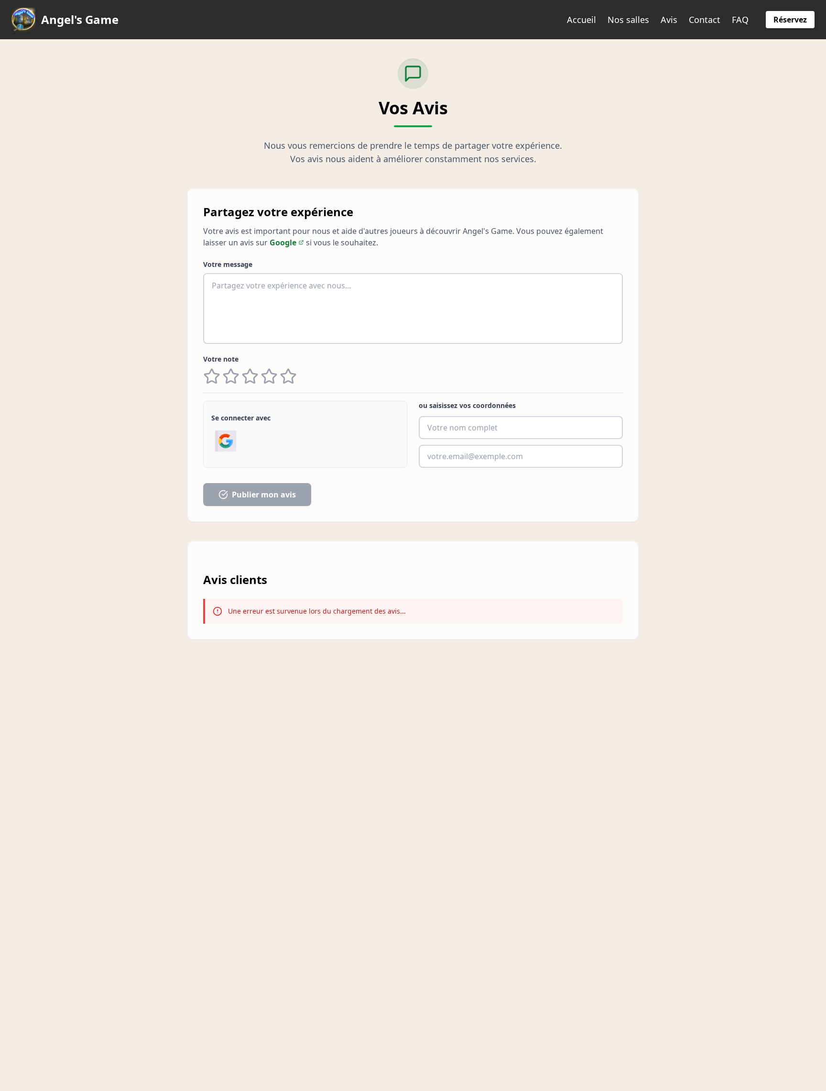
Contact (704, 19)
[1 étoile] (211, 376)
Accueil (581, 19)
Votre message (227, 264)
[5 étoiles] (288, 376)
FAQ (740, 19)
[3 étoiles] (250, 376)
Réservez (790, 19)
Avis (669, 19)
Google (283, 242)
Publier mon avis (264, 494)
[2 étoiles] (230, 376)
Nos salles (628, 19)
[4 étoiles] (269, 376)
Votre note (221, 359)
